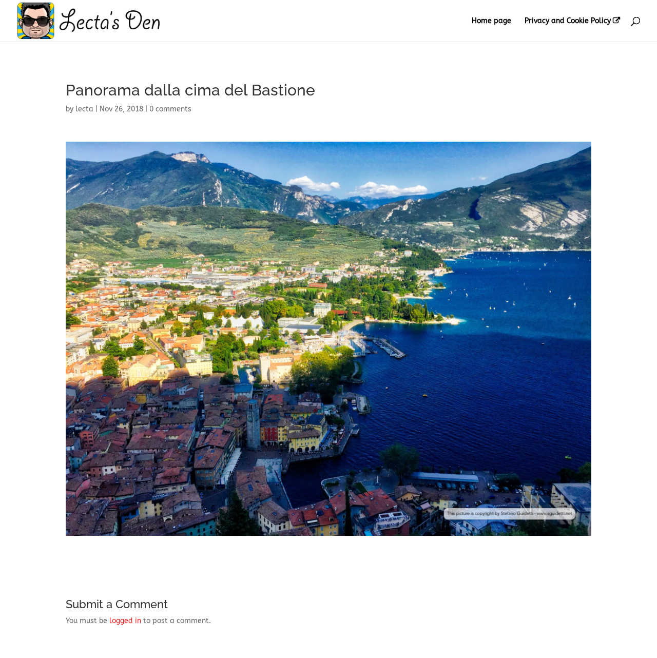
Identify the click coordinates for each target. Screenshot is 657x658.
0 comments (170, 109)
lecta (84, 109)
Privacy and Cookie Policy (568, 21)
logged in (125, 620)
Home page (491, 21)
